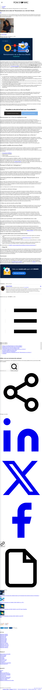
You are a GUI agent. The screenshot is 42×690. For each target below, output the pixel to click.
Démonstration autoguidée (5, 654)
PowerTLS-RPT (3, 660)
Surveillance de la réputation (5, 662)
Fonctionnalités (3, 656)
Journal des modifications (5, 678)
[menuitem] (4, 689)
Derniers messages (9, 283)
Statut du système (3, 679)
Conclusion (4, 353)
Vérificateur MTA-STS (4, 645)
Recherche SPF (3, 637)
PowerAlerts (2, 661)
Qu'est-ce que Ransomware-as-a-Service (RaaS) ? (12, 345)
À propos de (2, 283)
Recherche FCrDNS (4, 643)
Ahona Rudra (4, 34)
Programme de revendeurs (5, 674)
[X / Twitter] (21, 498)
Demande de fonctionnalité (5, 677)
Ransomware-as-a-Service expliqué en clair (10, 348)
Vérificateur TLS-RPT (4, 644)
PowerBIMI (2, 658)
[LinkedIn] (40, 286)
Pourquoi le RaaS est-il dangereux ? (9, 351)
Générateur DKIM (3, 638)
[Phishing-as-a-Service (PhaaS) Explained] (41, 346)
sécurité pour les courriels (17, 261)
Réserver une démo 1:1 (4, 672)
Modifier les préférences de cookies (7, 680)
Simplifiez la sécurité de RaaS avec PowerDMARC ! (12, 346)
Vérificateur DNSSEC (4, 647)
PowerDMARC (26, 287)
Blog (1, 12)
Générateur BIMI (3, 640)
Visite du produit (3, 655)
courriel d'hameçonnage (26, 237)
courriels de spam (17, 161)
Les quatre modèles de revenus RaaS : (9, 350)
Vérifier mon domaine (14, 370)
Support (1, 670)
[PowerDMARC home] (21, 2)
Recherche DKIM (3, 639)
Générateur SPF (3, 636)
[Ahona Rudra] (7, 32)
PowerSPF (2, 657)
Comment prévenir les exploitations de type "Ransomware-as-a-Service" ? (17, 352)
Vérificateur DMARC (4, 635)
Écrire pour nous (3, 676)
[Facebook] (21, 540)
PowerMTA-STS (3, 659)
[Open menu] (2, 2)
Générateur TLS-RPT (4, 646)
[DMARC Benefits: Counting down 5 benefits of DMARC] (1, 346)
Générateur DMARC (4, 634)
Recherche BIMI (3, 641)
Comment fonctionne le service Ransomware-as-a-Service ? (14, 349)
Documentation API (4, 663)
